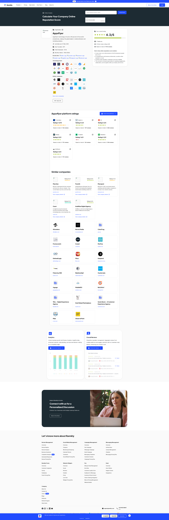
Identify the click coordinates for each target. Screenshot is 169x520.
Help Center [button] (32, 5)
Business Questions (46, 452)
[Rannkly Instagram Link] (45, 508)
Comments (65, 454)
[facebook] (80, 55)
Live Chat (65, 477)
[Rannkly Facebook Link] (42, 508)
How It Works (109, 468)
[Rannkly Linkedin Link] (49, 508)
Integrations (109, 472)
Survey (43, 470)
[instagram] (73, 58)
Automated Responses (47, 456)
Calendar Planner (67, 452)
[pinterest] (83, 58)
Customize (122, 516)
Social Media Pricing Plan (69, 456)
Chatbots (108, 452)
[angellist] (65, 58)
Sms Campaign (87, 447)
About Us (44, 489)
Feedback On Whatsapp (90, 472)
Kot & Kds (86, 468)
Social (64, 468)
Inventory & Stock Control (90, 475)
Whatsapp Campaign (89, 449)
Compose (65, 447)
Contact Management (111, 449)
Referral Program (46, 500)
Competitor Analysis (46, 454)
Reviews (65, 470)
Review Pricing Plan (46, 459)
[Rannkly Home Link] (8, 5)
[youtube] (71, 55)
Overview (44, 445)
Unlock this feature (56, 348)
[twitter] (63, 55)
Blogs (43, 496)
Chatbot (65, 472)
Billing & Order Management (91, 465)
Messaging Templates (89, 454)
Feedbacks (44, 472)
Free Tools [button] (40, 5)
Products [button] (19, 5)
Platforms (44, 498)
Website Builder (88, 482)
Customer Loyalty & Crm (90, 470)
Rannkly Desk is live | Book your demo (85, 1)
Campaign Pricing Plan (89, 459)
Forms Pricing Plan (46, 475)
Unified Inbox (109, 447)
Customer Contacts (88, 456)
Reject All (114, 516)
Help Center (44, 503)
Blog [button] (46, 5)
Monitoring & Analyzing (68, 449)
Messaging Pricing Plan (111, 454)
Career (43, 493)
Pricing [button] (25, 5)
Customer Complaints (47, 468)
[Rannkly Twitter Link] (47, 508)
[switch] (129, 515)
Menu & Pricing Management (91, 480)
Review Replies (45, 447)
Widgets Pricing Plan (68, 480)
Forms (64, 475)
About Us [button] (51, 5)
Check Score (122, 12)
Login (162, 5)
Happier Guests (109, 470)
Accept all (105, 516)
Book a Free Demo (152, 5)
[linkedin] (56, 58)
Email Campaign (88, 452)
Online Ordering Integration (90, 477)
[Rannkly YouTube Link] (52, 508)
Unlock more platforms (108, 113)
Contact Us (44, 491)
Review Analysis (45, 449)
